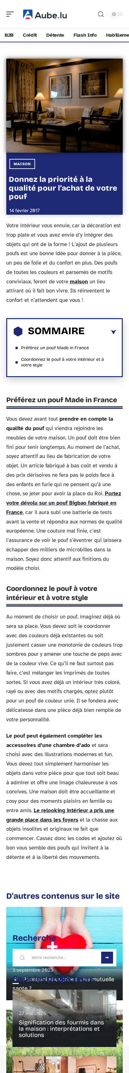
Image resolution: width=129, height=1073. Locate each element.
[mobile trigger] (11, 14)
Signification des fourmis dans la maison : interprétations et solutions (61, 1029)
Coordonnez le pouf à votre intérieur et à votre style (62, 362)
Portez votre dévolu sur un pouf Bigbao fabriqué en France (63, 503)
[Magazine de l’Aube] (45, 14)
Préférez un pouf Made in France (55, 347)
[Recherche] (100, 14)
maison (79, 281)
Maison (22, 164)
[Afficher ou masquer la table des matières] (100, 332)
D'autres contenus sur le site (63, 896)
